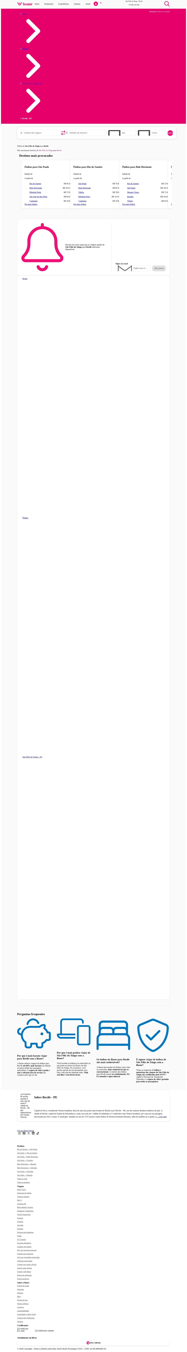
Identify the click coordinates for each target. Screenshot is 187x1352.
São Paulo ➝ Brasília (24, 1175)
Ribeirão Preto (35, 192)
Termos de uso (22, 1300)
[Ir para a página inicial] (25, 1131)
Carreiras (20, 1307)
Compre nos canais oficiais (26, 1265)
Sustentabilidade (23, 1311)
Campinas (34, 201)
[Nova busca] (167, 4)
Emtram (20, 1218)
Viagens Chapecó (23, 1197)
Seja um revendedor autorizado (28, 1257)
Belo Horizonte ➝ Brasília (26, 1164)
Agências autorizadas (24, 1261)
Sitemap (20, 1322)
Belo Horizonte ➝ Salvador (27, 1168)
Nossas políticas (22, 1304)
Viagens (77, 4)
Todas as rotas (22, 1179)
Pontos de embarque (24, 1275)
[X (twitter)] (28, 1134)
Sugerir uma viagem (24, 1268)
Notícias (20, 1293)
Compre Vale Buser (24, 1272)
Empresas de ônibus (24, 1193)
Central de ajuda (23, 1286)
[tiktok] (37, 1134)
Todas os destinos (23, 1182)
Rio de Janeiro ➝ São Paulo (27, 1149)
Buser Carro (21, 1190)
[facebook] (24, 1134)
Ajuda (87, 4)
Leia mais (162, 1117)
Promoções (48, 4)
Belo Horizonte (36, 188)
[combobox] (41, 133)
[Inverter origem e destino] (63, 133)
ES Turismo (21, 1240)
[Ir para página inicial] (25, 3)
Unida (19, 1236)
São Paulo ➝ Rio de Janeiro (27, 1153)
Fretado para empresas (25, 1254)
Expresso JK (21, 1204)
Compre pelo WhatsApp (25, 1318)
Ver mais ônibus (30, 204)
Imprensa (20, 1289)
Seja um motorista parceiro (27, 1250)
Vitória (81, 192)
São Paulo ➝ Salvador (25, 1172)
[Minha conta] (95, 3)
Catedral (20, 1222)
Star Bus (20, 1225)
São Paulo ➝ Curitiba (25, 1160)
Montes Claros (133, 192)
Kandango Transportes (25, 1211)
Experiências (64, 3)
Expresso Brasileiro (24, 1243)
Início (37, 4)
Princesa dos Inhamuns (25, 1232)
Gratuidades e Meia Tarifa (26, 1314)
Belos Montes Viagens (25, 1207)
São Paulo (82, 184)
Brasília (130, 197)
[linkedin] (33, 1134)
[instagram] (19, 1134)
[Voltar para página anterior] (101, 4)
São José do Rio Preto (38, 197)
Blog (19, 1297)
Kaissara (20, 1229)
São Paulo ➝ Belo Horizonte (27, 1157)
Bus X (19, 1200)
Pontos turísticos (23, 1279)
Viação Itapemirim (24, 1215)
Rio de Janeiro (35, 184)
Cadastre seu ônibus (24, 1247)
